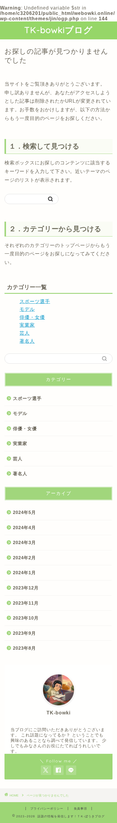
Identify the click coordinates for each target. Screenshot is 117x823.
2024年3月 (24, 542)
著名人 (27, 341)
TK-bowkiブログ (58, 29)
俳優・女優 (32, 317)
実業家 (27, 325)
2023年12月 (26, 587)
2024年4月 (24, 527)
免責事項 (80, 808)
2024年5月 (24, 512)
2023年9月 (24, 633)
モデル (27, 309)
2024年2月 (24, 557)
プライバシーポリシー (46, 808)
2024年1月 (24, 572)
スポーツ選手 (35, 301)
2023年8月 (24, 648)
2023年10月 (26, 617)
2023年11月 (26, 603)
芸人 (25, 333)
